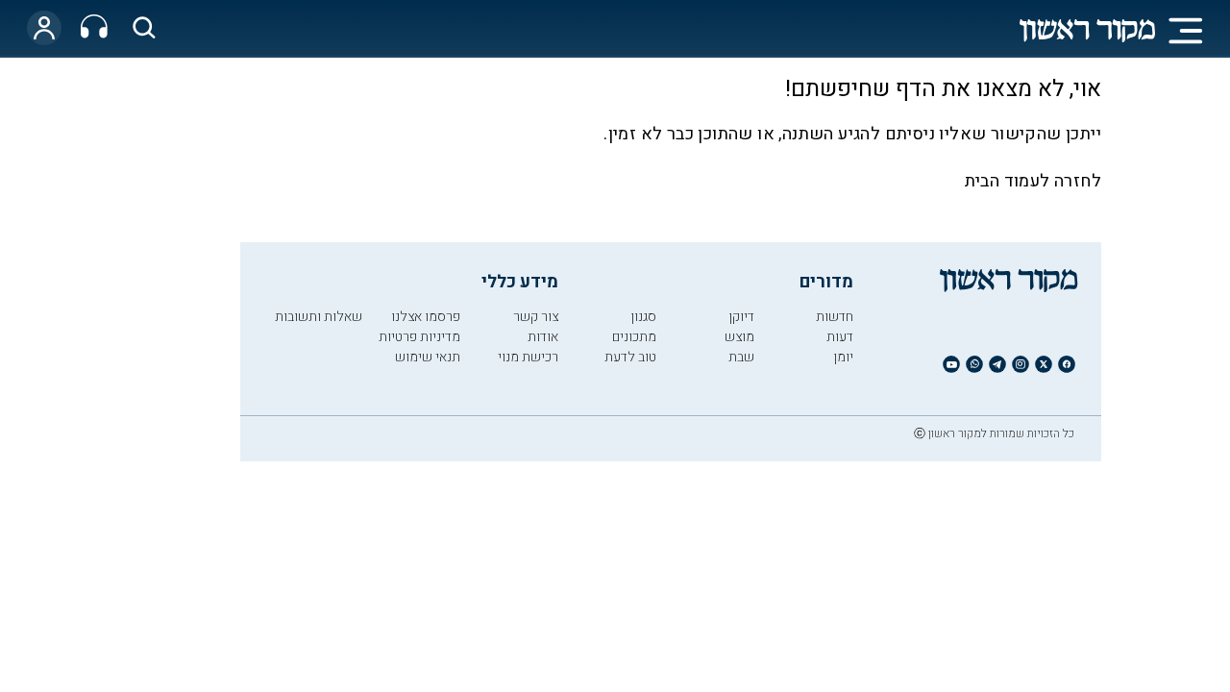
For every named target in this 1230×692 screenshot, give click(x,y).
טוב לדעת (630, 357)
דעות (839, 337)
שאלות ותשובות (318, 317)
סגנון (643, 317)
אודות (543, 337)
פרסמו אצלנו (425, 317)
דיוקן (741, 317)
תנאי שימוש (427, 357)
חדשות (834, 317)
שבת (741, 357)
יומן (843, 357)
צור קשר (535, 317)
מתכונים (634, 337)
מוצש (739, 337)
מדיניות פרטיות (419, 337)
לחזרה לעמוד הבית (1033, 181)
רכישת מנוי (528, 357)
